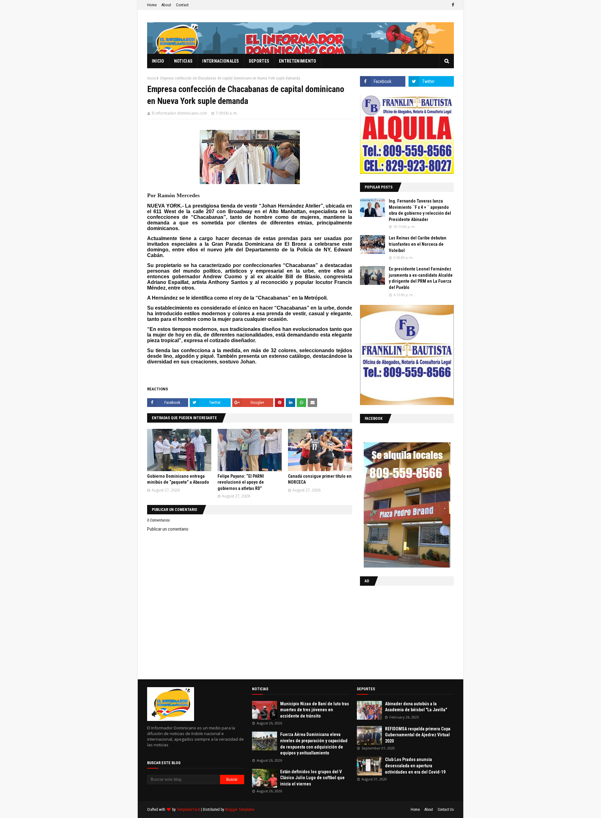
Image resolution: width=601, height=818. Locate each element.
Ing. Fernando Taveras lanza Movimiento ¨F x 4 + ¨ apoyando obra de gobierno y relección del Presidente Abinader (420, 210)
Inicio (151, 78)
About (166, 5)
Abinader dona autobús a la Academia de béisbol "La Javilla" (416, 707)
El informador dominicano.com (179, 113)
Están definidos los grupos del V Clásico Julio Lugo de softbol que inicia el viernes (312, 777)
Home (152, 5)
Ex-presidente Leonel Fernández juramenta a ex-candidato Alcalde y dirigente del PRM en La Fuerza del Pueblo (421, 278)
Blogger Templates (239, 809)
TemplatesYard (188, 809)
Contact (182, 5)
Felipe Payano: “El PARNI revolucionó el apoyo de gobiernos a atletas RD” (241, 482)
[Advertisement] (399, 631)
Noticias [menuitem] (183, 61)
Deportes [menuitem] (259, 61)
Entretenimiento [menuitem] (297, 61)
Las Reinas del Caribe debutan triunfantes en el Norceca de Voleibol (417, 244)
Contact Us (446, 809)
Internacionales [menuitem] (220, 61)
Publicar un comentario (167, 529)
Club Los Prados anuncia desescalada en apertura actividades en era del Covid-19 (415, 765)
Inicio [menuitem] (158, 61)
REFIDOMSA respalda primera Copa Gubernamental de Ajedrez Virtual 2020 (417, 734)
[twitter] (431, 81)
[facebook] (452, 5)
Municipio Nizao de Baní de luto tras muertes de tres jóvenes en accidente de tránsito (314, 709)
